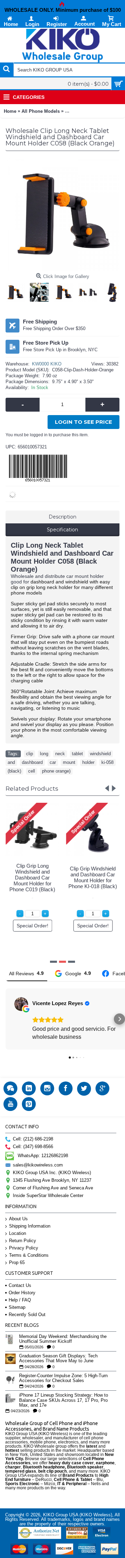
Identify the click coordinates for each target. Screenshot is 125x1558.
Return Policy (22, 1240)
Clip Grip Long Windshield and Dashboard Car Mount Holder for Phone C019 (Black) (32, 877)
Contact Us (20, 1285)
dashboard (32, 762)
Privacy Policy (23, 1247)
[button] (5, 1019)
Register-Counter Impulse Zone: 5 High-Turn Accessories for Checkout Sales (63, 1378)
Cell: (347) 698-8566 (33, 1146)
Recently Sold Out (27, 1314)
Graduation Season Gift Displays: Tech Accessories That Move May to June (58, 1358)
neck (60, 753)
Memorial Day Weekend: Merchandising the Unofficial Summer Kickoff (63, 1339)
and (11, 762)
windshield (100, 753)
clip (29, 753)
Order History (22, 1292)
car (53, 762)
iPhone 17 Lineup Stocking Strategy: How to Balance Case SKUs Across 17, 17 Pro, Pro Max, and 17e (63, 1400)
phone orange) (56, 771)
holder (88, 762)
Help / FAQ (20, 1300)
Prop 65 (17, 1262)
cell (31, 771)
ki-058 (107, 762)
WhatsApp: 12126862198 (43, 1155)
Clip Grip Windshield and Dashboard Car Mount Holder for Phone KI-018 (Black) (92, 877)
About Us (18, 1218)
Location (17, 1233)
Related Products (32, 788)
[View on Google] (21, 1004)
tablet (77, 753)
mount (69, 762)
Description (62, 517)
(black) (14, 771)
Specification (62, 530)
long (44, 753)
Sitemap (17, 1307)
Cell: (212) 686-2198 (33, 1139)
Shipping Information (29, 1226)
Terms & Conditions (29, 1255)
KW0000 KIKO (46, 364)
